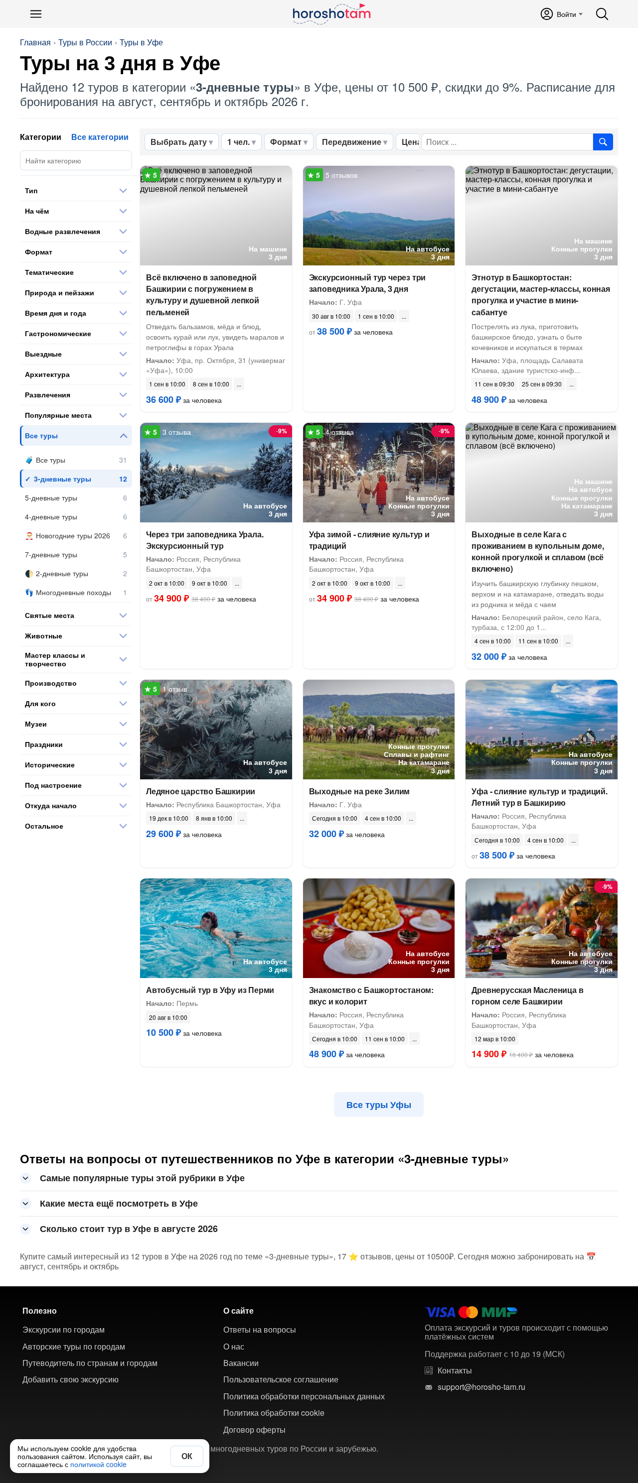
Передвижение (351, 141)
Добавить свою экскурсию (70, 1379)
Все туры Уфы (378, 1104)
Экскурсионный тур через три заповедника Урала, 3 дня (367, 282)
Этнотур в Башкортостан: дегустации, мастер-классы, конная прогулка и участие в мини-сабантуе (541, 294)
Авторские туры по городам (73, 1346)
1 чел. (238, 141)
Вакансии (241, 1363)
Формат (286, 141)
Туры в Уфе (141, 42)
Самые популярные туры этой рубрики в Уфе (142, 1177)
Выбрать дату (179, 141)
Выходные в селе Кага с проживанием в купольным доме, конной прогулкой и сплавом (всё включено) (538, 551)
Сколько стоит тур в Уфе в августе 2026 (129, 1228)
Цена (412, 141)
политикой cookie (98, 1464)
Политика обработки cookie (273, 1412)
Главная (35, 42)
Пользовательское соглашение (280, 1379)
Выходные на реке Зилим (359, 791)
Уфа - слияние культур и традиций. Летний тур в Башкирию (539, 796)
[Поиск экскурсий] (603, 141)
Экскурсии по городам (63, 1329)
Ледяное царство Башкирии (200, 791)
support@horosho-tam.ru (481, 1386)
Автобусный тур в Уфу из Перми (210, 989)
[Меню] (35, 13)
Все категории (100, 136)
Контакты (455, 1370)
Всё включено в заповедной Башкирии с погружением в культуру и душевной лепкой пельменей (202, 294)
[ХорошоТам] (331, 13)
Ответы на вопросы (259, 1329)
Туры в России (85, 42)
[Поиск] (602, 13)
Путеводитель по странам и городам (90, 1363)
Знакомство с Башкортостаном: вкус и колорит (371, 995)
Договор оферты (254, 1429)
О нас (233, 1346)
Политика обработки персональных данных (304, 1396)
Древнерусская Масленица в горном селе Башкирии (527, 995)
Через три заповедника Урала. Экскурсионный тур (204, 539)
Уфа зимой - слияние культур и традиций (369, 539)
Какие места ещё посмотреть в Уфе (119, 1203)
